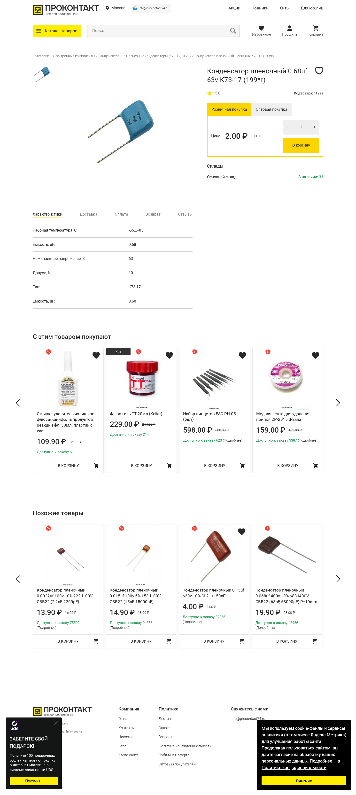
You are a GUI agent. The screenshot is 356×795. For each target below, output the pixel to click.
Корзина (316, 34)
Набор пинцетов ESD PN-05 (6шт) (209, 416)
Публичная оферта (174, 755)
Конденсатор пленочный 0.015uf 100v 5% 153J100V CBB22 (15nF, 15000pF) (135, 596)
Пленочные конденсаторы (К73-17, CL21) (158, 56)
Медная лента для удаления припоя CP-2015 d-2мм (283, 416)
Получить (34, 781)
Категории (41, 56)
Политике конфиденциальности (294, 767)
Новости (125, 737)
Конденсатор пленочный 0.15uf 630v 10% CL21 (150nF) (213, 593)
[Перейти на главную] (66, 14)
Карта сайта (128, 755)
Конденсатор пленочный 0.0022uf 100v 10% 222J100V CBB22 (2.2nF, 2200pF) (65, 596)
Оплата (164, 728)
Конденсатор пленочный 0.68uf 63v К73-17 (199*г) (234, 56)
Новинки (260, 8)
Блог (122, 746)
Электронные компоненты (74, 56)
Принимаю (304, 780)
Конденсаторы (110, 56)
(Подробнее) (232, 440)
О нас (123, 719)
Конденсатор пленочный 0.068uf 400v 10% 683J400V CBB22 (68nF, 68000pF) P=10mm (286, 596)
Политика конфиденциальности (185, 746)
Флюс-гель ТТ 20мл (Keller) (136, 413)
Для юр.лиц (312, 8)
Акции (234, 8)
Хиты (284, 8)
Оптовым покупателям (177, 764)
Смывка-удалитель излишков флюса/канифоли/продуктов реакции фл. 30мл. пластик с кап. (65, 422)
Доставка (167, 719)
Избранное (261, 34)
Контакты (126, 728)
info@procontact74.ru (153, 8)
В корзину (301, 145)
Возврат (165, 737)
